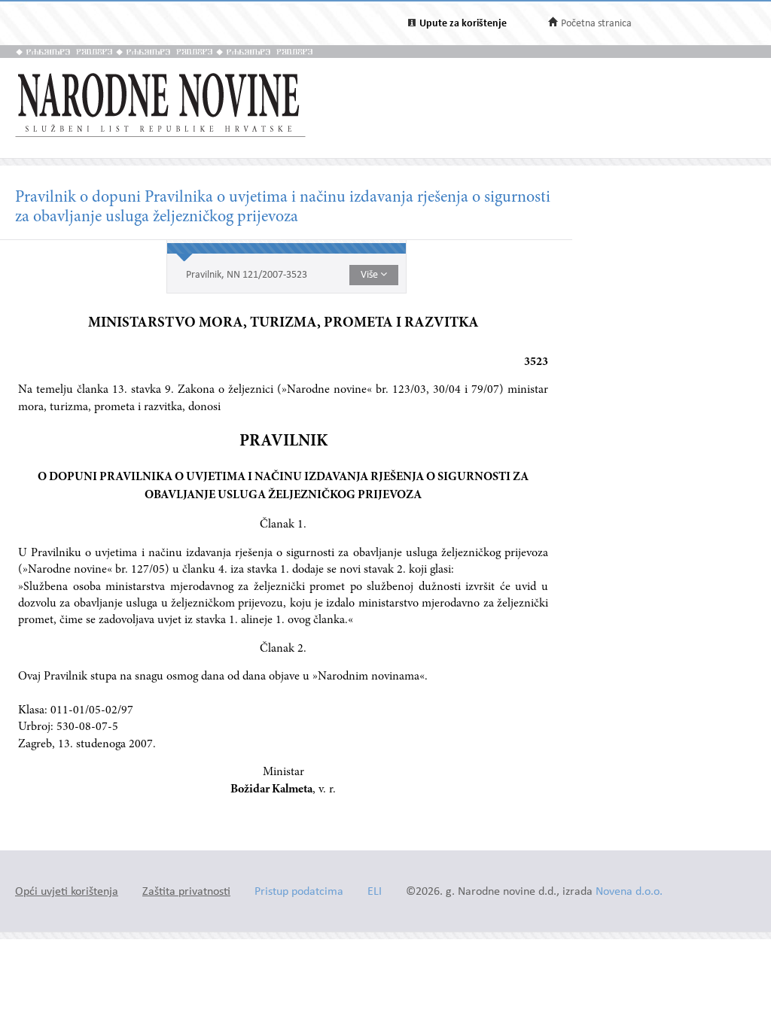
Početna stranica (596, 23)
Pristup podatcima (298, 892)
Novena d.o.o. (629, 892)
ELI (374, 892)
